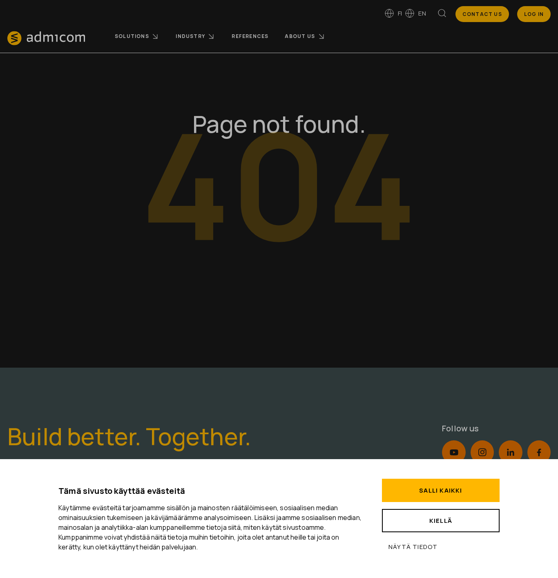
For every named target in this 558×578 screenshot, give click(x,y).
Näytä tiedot (412, 546)
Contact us (482, 14)
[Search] (442, 14)
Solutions (132, 36)
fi (400, 13)
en (422, 13)
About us (300, 36)
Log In (534, 14)
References (250, 36)
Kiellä (440, 520)
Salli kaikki (440, 490)
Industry (190, 36)
